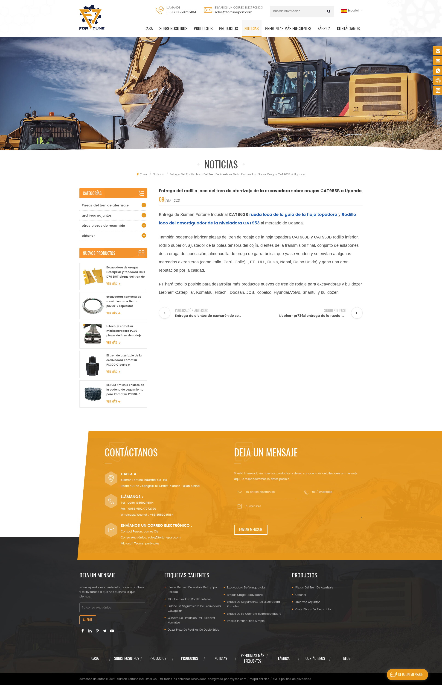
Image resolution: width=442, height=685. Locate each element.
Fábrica (324, 28)
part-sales (152, 543)
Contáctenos (315, 658)
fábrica (284, 658)
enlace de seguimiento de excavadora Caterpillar (194, 608)
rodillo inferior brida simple (246, 621)
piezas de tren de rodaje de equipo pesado (192, 589)
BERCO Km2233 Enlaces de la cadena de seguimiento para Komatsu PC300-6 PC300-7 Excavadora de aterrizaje (125, 390)
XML (275, 679)
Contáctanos (348, 28)
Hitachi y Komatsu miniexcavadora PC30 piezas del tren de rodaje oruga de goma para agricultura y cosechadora (125, 331)
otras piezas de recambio (103, 225)
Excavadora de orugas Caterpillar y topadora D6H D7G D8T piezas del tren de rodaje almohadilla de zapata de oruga (125, 272)
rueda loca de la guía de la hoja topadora (292, 214)
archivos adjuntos (97, 215)
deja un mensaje (410, 674)
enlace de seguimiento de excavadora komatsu (253, 604)
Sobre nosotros (173, 28)
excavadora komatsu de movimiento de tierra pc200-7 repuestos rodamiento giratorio (123, 302)
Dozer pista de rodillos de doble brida (193, 630)
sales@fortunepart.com (233, 12)
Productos (228, 28)
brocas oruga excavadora (245, 595)
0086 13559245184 (181, 12)
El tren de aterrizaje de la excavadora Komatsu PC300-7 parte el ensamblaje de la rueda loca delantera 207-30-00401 (124, 360)
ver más (111, 284)
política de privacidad (296, 679)
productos (203, 28)
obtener (88, 235)
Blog (347, 658)
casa (149, 28)
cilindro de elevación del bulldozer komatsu (191, 620)
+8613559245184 (162, 515)
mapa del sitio (259, 679)
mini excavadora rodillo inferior (189, 599)
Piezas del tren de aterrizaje (105, 205)
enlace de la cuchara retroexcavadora (254, 614)
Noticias (251, 28)
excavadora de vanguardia (246, 587)
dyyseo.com (238, 679)
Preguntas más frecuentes (288, 28)
